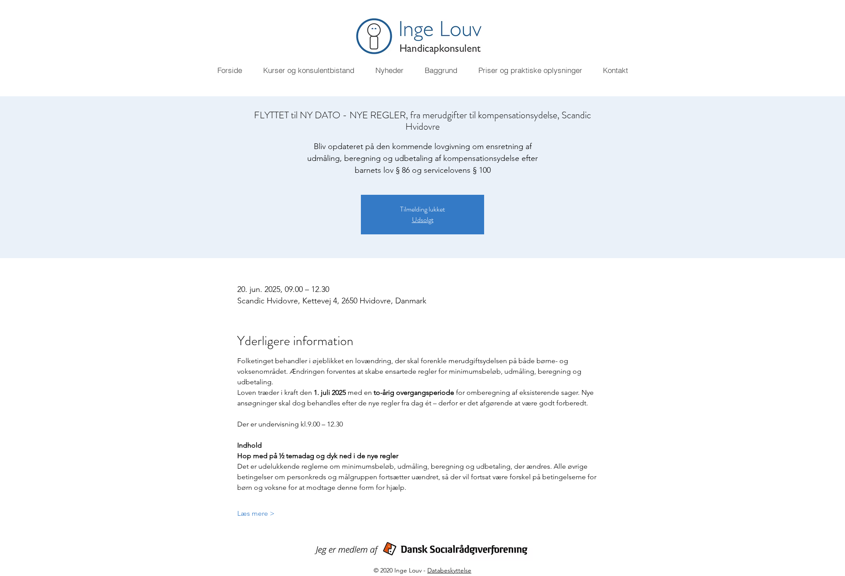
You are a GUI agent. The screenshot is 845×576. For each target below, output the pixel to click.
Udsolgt (423, 220)
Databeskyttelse (449, 570)
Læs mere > (256, 513)
